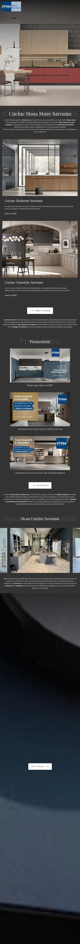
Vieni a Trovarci (38, 766)
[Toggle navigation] (77, 6)
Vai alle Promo (42, 485)
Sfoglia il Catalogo (42, 310)
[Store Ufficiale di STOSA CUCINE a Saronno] (40, 550)
